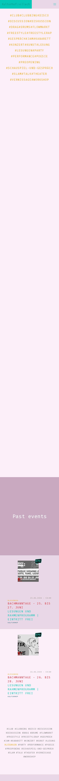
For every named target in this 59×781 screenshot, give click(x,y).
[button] (54, 4)
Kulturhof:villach (16, 4)
